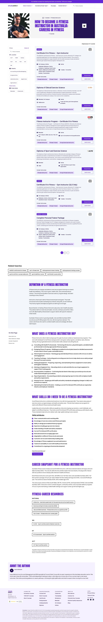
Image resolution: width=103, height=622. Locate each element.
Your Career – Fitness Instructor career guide (45, 513)
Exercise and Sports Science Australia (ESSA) (45, 506)
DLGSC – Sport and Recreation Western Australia (46, 524)
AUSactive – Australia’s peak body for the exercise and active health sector (53, 502)
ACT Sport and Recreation (40, 545)
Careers (47, 17)
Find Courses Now (37, 454)
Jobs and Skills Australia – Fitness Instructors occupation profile (50, 509)
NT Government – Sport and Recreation (44, 534)
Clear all (26, 48)
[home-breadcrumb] (43, 18)
